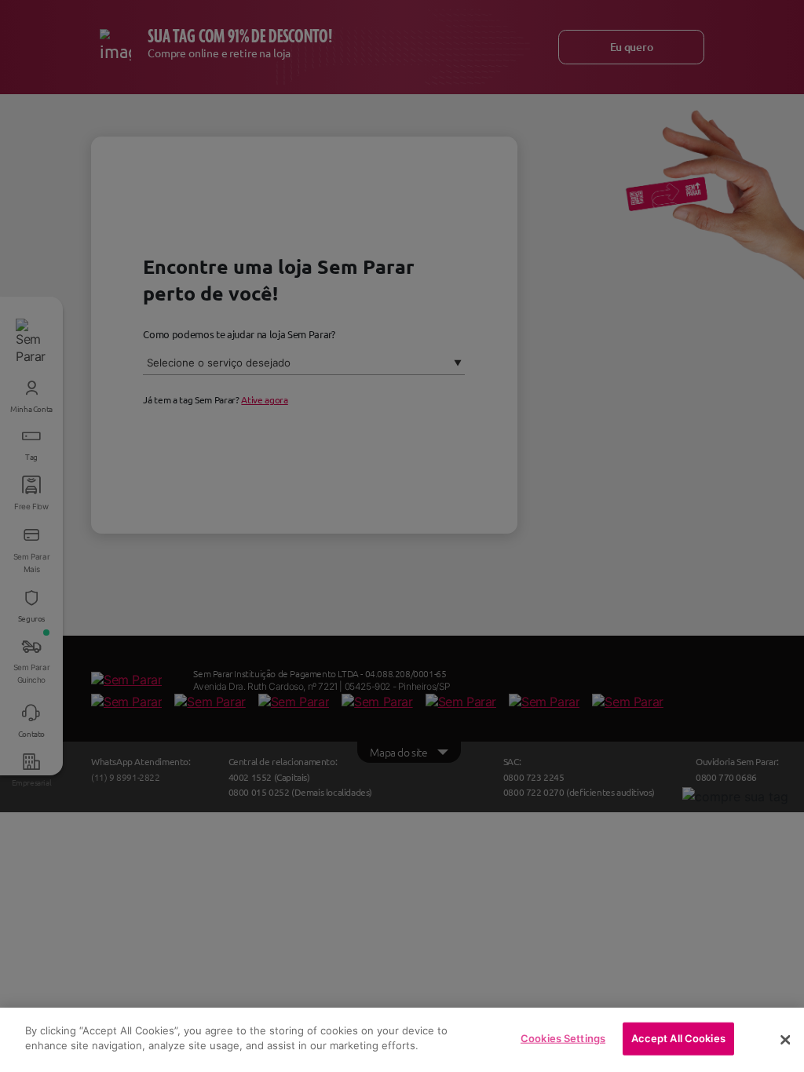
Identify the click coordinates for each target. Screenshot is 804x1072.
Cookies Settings (563, 1038)
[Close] (785, 1040)
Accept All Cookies (678, 1038)
